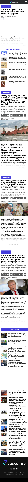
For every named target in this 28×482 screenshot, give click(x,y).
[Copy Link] (22, 115)
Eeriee (22, 479)
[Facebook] (2, 115)
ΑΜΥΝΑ (16, 472)
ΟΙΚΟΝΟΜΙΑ (23, 472)
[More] (25, 115)
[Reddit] (8, 115)
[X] (5, 115)
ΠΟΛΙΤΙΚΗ (10, 472)
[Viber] (16, 115)
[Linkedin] (11, 115)
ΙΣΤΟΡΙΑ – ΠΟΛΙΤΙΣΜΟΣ (11, 474)
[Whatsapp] (13, 115)
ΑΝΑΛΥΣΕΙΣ (22, 474)
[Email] (19, 115)
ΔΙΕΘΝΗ (4, 472)
